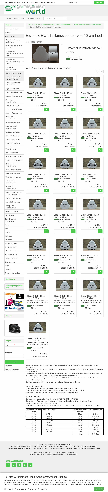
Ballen (7, 225)
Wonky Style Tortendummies (11, 207)
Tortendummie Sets (12, 106)
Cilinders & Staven (11, 247)
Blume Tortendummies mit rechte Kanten (13, 84)
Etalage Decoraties (11, 258)
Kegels (7, 232)
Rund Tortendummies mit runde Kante (14, 41)
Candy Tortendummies (13, 170)
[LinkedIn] (19, 465)
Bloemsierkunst (10, 262)
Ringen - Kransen (11, 243)
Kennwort (8, 352)
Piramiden (8, 240)
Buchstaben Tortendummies (11, 148)
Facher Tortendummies (13, 198)
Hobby (7, 266)
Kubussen (8, 236)
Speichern (98, 2)
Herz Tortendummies (13, 122)
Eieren (7, 228)
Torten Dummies (10, 36)
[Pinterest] (25, 465)
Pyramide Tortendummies (14, 160)
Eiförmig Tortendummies (14, 109)
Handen (7, 269)
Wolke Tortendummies (13, 202)
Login (14, 362)
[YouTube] (30, 465)
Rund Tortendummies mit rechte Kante (14, 47)
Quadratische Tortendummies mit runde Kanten (14, 53)
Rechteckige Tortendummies (11, 165)
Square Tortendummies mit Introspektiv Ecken (13, 193)
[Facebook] (8, 465)
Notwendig (10, 489)
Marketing (43, 489)
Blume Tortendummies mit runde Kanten (13, 78)
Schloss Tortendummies (14, 136)
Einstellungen (21, 489)
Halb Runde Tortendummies (11, 118)
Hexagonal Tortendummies (11, 187)
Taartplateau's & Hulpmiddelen (10, 220)
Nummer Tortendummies (14, 156)
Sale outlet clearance (12, 29)
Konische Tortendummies (14, 92)
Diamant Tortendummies (14, 96)
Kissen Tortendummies (13, 143)
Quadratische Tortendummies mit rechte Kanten (14, 61)
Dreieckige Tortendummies (11, 101)
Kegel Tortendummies (13, 139)
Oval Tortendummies (13, 132)
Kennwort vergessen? (12, 369)
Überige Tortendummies (14, 211)
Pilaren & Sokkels (11, 251)
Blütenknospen (10, 215)
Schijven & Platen (11, 254)
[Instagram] (14, 465)
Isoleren (7, 32)
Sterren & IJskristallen (12, 273)
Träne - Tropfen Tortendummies (11, 182)
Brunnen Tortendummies (14, 113)
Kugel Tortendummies (13, 89)
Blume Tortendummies (13, 73)
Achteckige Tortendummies (11, 68)
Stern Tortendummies (13, 173)
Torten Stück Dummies (13, 177)
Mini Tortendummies (12, 153)
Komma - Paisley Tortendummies (11, 127)
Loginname (9, 345)
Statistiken (33, 489)
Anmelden (8, 366)
